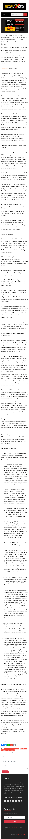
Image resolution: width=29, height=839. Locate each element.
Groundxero (15, 827)
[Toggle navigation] (4, 14)
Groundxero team (21, 834)
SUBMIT (5, 772)
